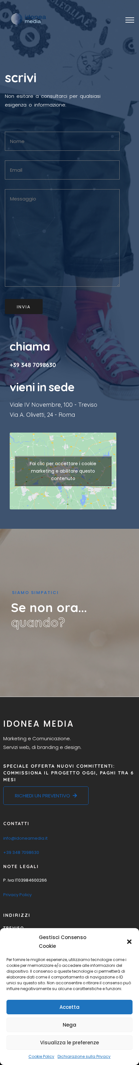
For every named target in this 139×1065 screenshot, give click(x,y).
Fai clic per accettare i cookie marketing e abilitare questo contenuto (63, 471)
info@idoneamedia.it (25, 838)
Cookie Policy (41, 1056)
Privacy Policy (17, 895)
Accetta (69, 1007)
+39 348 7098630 (33, 365)
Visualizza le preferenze (69, 1042)
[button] (129, 941)
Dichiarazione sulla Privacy (84, 1056)
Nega (69, 1024)
